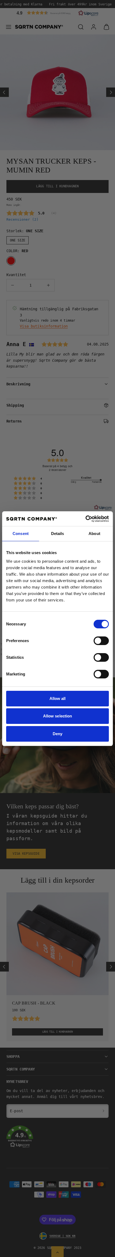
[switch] (101, 640)
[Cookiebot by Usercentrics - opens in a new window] (85, 518)
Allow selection (57, 716)
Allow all (57, 698)
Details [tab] (57, 533)
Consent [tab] (21, 533)
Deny (57, 733)
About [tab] (94, 533)
